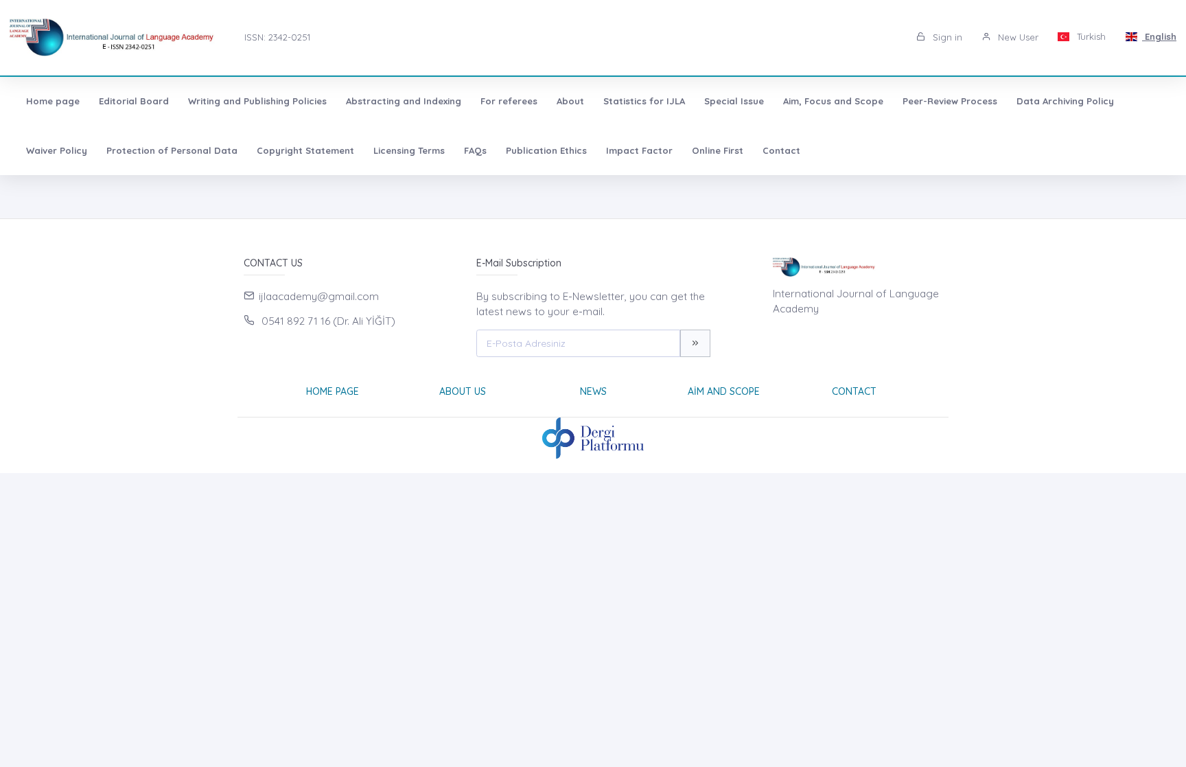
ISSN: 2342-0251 (277, 37)
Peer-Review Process (950, 100)
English (1159, 36)
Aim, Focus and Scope (833, 100)
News (593, 391)
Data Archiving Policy (1065, 100)
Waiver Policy (56, 150)
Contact (781, 150)
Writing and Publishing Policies (257, 100)
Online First (717, 150)
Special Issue (734, 100)
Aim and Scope (724, 391)
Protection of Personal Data (171, 150)
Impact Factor (639, 150)
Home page (53, 100)
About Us (462, 391)
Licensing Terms (409, 150)
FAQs (475, 150)
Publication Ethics (546, 150)
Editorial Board (134, 100)
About (570, 100)
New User (1016, 37)
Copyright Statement (305, 150)
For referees (508, 100)
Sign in (946, 37)
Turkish (1090, 36)
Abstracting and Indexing (403, 100)
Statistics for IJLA (644, 100)
